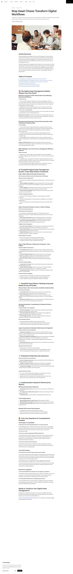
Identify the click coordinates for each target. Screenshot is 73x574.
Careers (26, 1)
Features (5, 1)
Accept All (20, 570)
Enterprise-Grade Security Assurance (27, 83)
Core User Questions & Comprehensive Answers (30, 86)
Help (33, 1)
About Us (21, 1)
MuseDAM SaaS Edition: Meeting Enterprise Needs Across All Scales (34, 81)
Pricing (11, 1)
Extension (16, 1)
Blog (30, 1)
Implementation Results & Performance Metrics (30, 84)
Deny (15, 570)
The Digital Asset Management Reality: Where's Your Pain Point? (33, 78)
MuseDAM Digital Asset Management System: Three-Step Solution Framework (36, 80)
